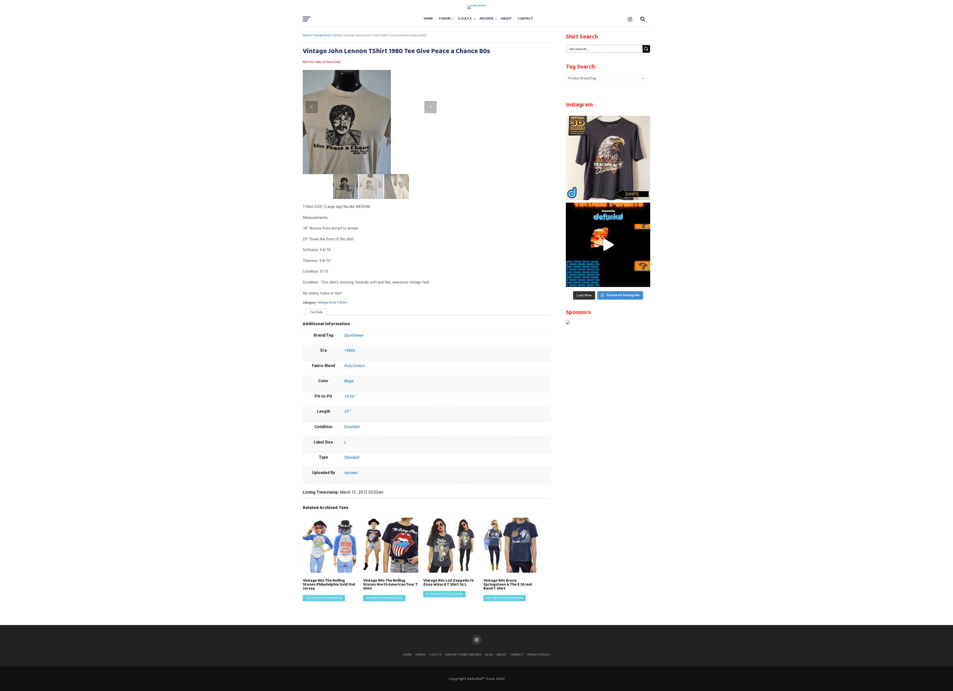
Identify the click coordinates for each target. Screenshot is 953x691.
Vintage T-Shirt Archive (463, 654)
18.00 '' (350, 396)
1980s (349, 350)
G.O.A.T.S (435, 654)
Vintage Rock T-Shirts (327, 35)
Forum (445, 19)
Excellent (351, 427)
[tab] (316, 312)
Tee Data (316, 312)
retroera (350, 473)
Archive (486, 19)
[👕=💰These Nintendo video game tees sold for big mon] (608, 245)
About (506, 19)
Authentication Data (323, 598)
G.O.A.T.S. (465, 19)
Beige (348, 381)
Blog (489, 654)
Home (428, 19)
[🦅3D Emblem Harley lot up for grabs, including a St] (608, 158)
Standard (351, 457)
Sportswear (353, 335)
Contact (525, 19)
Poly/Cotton (354, 366)
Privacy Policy (538, 654)
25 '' (347, 411)
